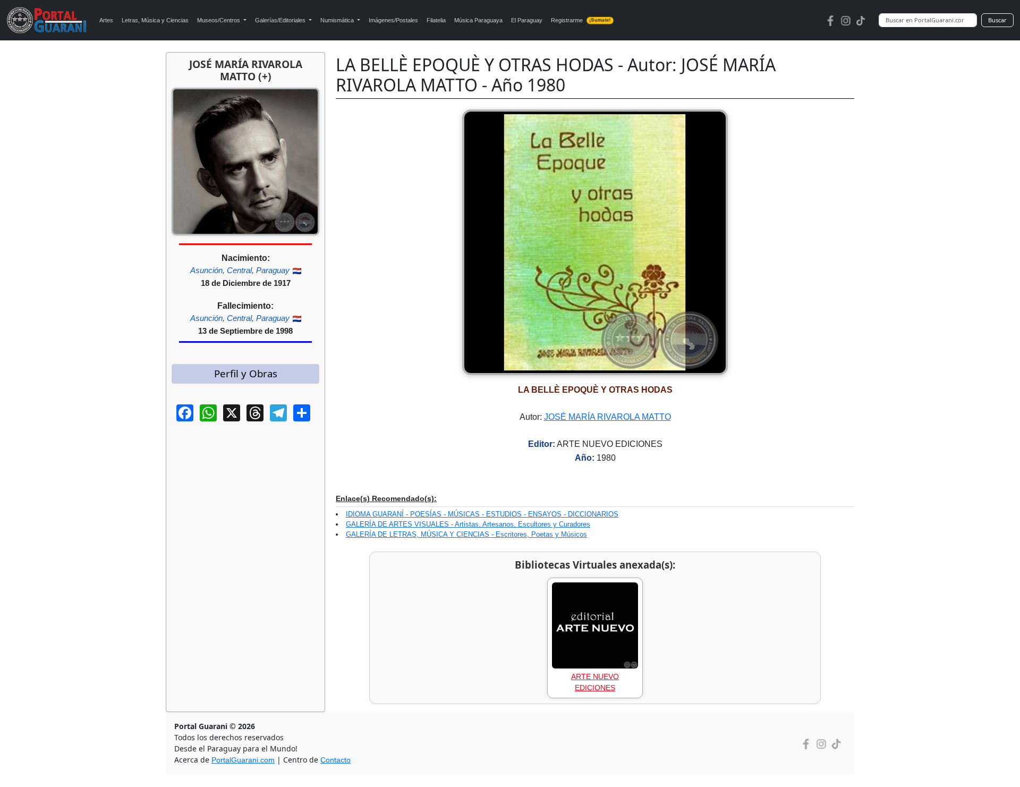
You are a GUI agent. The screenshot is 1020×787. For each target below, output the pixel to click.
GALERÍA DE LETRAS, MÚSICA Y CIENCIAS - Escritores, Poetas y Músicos (466, 534)
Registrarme (580, 20)
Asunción (206, 270)
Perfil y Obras (245, 373)
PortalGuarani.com (243, 760)
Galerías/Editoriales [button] (281, 20)
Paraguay (273, 270)
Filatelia (436, 20)
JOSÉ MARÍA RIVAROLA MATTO (607, 416)
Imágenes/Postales (393, 20)
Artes (106, 20)
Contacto (335, 760)
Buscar (997, 20)
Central (239, 270)
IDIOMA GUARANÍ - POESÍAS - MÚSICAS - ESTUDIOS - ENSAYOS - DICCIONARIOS (482, 514)
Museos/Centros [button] (219, 20)
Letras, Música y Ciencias (155, 20)
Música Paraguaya (478, 20)
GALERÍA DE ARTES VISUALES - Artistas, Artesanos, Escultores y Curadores (468, 524)
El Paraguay (526, 20)
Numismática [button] (337, 20)
